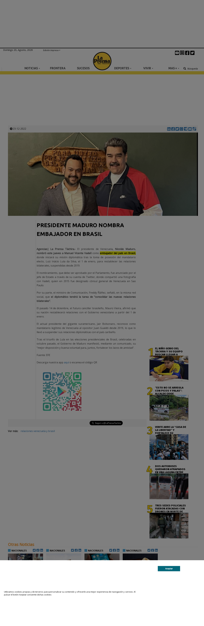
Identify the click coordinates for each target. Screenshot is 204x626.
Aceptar (169, 568)
